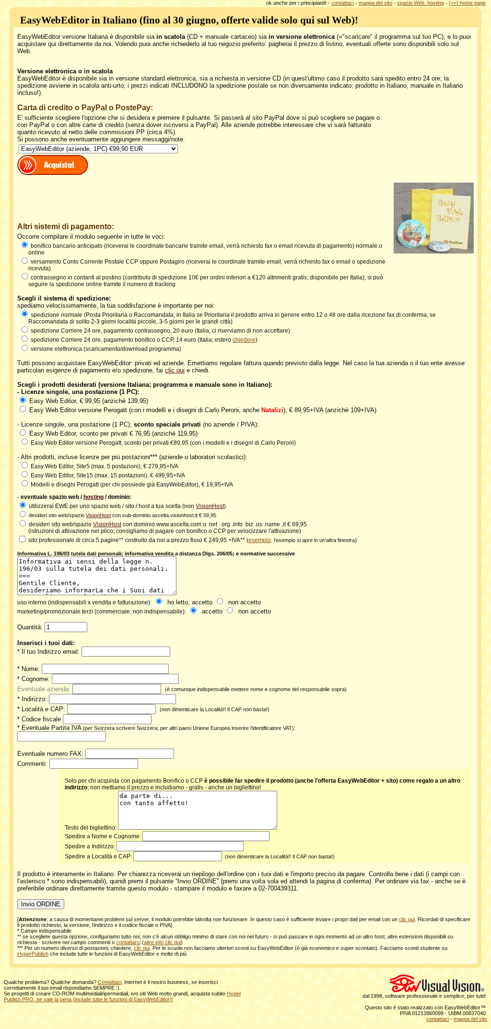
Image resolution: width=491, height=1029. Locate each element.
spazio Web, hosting (420, 3)
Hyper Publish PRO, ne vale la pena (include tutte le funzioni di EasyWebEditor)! (122, 996)
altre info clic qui (162, 942)
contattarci (128, 942)
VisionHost (210, 506)
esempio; (260, 540)
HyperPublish (32, 954)
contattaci (342, 3)
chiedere (244, 339)
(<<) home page (467, 3)
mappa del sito (375, 3)
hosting (93, 497)
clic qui (175, 370)
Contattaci (109, 982)
